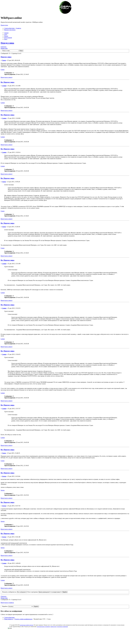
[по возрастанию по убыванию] (59, 592)
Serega (4, 476)
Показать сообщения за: (9, 592)
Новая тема (4, 48)
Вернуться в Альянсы (7, 602)
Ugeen (4, 60)
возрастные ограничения (62, 626)
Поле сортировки (32, 592)
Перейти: (5, 606)
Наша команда (8, 619)
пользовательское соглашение (43, 626)
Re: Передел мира (7, 82)
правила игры (53, 626)
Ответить (3, 46)
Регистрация (8, 37)
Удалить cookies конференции (23, 619)
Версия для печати (9, 30)
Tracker (6, 33)
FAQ (5, 34)
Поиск (6, 36)
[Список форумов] (65, 13)
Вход (5, 39)
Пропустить (4, 25)
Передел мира (7, 43)
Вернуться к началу (6, 77)
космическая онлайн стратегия (26, 625)
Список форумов (9, 28)
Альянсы (18, 28)
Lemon (4, 85)
